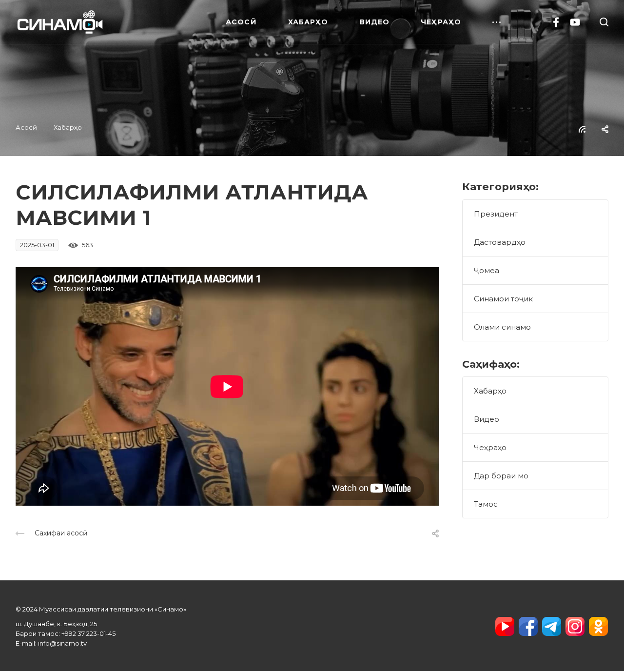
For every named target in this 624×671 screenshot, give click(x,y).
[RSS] (582, 128)
